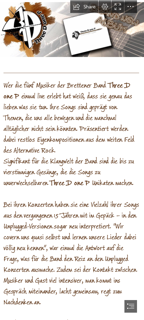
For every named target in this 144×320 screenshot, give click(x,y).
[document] (72, 160)
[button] (84, 6)
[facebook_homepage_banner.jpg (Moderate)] (72, 29)
